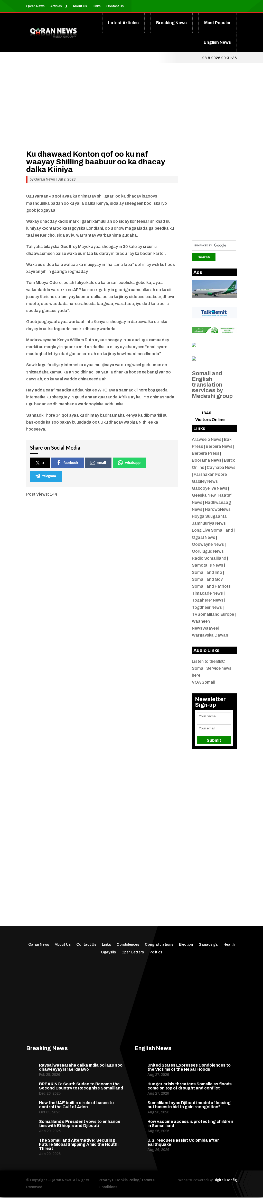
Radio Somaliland (209, 558)
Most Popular (217, 23)
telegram (49, 476)
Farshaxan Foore (210, 474)
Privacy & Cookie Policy (119, 1180)
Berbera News (219, 446)
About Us (80, 6)
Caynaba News (221, 467)
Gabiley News (205, 481)
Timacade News (207, 593)
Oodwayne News (208, 544)
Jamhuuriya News (209, 523)
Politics (155, 952)
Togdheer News (207, 607)
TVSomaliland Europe (213, 614)
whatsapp (132, 463)
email (101, 463)
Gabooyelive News (209, 488)
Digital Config (225, 1180)
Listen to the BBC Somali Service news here (211, 668)
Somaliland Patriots (211, 586)
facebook (70, 463)
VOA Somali (203, 682)
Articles (56, 6)
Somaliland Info (207, 572)
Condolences (128, 944)
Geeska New (204, 495)
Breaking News (171, 23)
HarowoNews (218, 509)
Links (97, 6)
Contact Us (115, 6)
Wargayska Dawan (210, 635)
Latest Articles (123, 23)
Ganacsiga (208, 944)
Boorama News (206, 460)
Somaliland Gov (207, 579)
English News (217, 42)
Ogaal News (203, 537)
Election (186, 944)
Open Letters (132, 952)
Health (229, 944)
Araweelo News (206, 439)
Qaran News (35, 6)
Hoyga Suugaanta (209, 516)
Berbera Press (205, 453)
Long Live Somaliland (212, 530)
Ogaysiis (108, 952)
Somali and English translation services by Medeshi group (212, 384)
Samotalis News (207, 565)
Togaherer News (207, 600)
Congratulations (159, 944)
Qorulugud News (208, 551)
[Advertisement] (102, 114)
